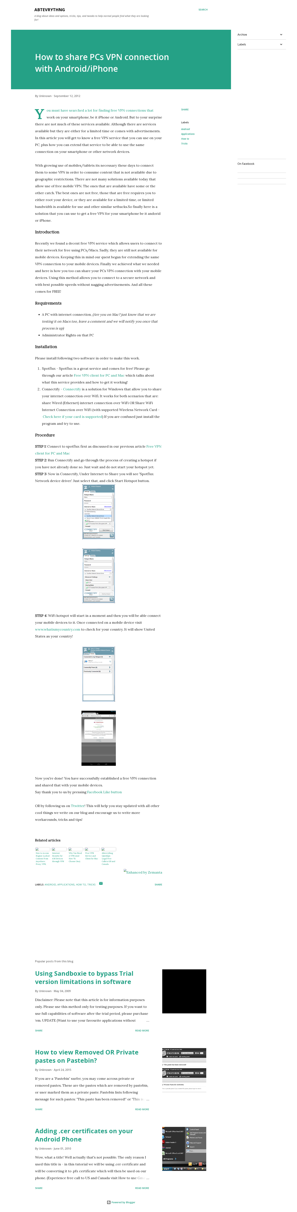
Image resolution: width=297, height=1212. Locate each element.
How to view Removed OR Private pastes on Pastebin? (87, 1056)
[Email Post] (101, 884)
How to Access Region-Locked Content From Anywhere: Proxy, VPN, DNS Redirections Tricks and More (43, 858)
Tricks (184, 143)
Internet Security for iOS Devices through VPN (58, 857)
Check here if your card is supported (72, 416)
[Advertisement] (93, 916)
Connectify (71, 389)
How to (185, 138)
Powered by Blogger (123, 1202)
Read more (142, 1030)
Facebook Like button (104, 792)
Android (185, 129)
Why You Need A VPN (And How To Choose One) (75, 857)
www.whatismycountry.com (57, 629)
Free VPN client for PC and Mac (99, 375)
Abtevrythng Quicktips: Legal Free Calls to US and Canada (108, 858)
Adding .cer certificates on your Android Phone (84, 1135)
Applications (188, 134)
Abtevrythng (49, 9)
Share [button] (185, 109)
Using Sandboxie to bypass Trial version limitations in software (84, 977)
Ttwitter (78, 806)
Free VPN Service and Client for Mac (91, 856)
